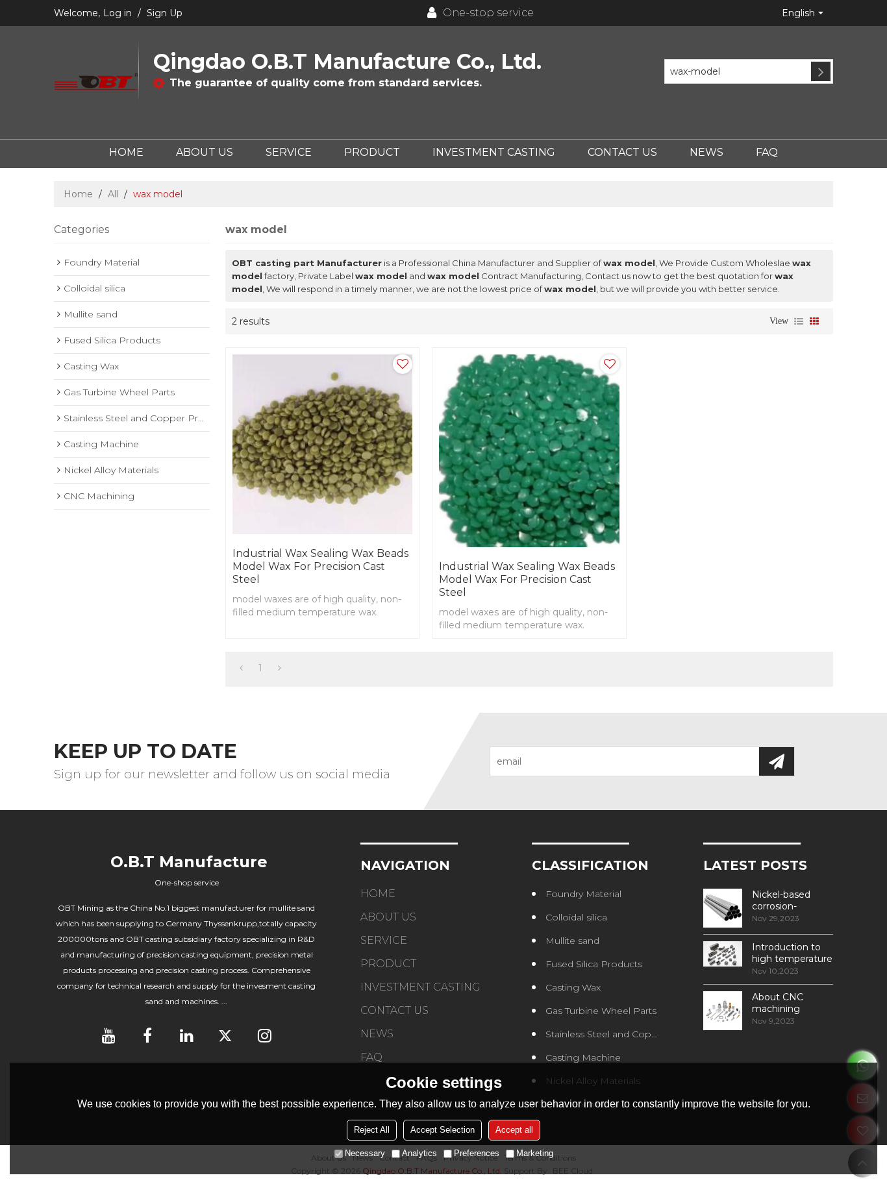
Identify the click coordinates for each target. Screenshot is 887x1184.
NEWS (706, 152)
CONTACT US (622, 152)
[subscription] (776, 761)
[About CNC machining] (722, 1010)
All (113, 194)
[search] (821, 71)
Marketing (534, 1153)
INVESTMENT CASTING (493, 152)
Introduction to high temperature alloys (792, 953)
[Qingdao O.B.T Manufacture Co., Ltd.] (96, 82)
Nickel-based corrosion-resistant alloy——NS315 (792, 900)
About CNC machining (777, 1003)
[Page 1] (241, 668)
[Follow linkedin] (186, 1035)
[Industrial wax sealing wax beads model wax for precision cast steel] (322, 444)
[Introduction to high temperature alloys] (722, 954)
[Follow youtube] (108, 1035)
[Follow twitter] (225, 1035)
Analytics (419, 1153)
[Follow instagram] (264, 1035)
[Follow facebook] (147, 1035)
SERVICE (289, 152)
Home (78, 194)
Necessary (365, 1153)
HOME (126, 152)
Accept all (514, 1130)
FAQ (767, 152)
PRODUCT (372, 152)
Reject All (372, 1130)
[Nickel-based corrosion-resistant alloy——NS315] (722, 908)
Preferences (476, 1153)
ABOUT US (204, 152)
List (798, 321)
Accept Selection (442, 1130)
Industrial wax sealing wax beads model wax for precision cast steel (320, 566)
